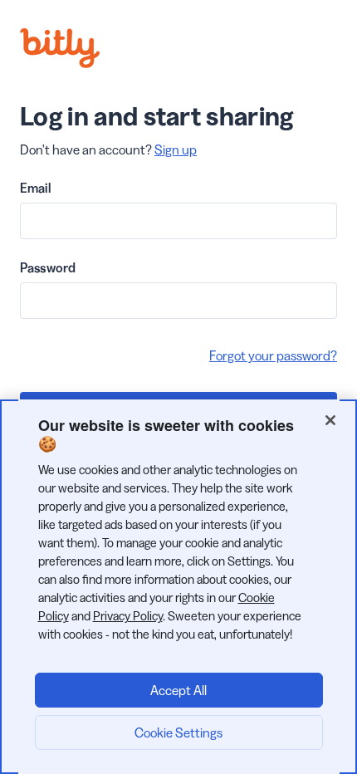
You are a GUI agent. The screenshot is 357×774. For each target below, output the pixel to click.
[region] (178, 586)
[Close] (330, 420)
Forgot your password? (273, 355)
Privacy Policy (128, 616)
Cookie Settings (178, 732)
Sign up (175, 149)
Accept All (178, 690)
